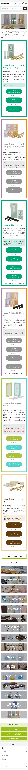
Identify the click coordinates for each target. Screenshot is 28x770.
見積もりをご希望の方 (15, 734)
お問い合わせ (15, 729)
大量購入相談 (15, 738)
